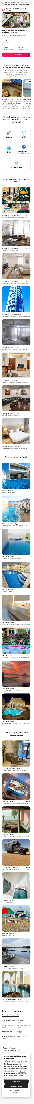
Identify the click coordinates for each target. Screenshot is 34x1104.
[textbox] (9, 49)
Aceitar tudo (16, 1081)
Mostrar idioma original (22, 4)
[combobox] (16, 43)
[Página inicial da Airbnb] (3, 9)
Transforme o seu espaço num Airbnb (16, 9)
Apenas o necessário (16, 1086)
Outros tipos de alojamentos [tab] (10, 1015)
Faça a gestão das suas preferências (16, 1091)
